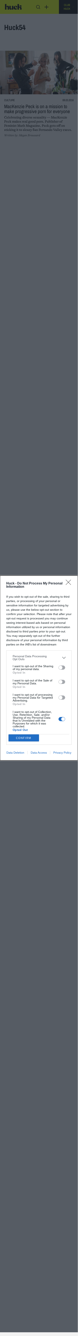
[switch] (61, 668)
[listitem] (39, 658)
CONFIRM (23, 738)
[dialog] (39, 668)
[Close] (70, 584)
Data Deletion (15, 752)
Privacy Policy (62, 752)
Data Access (39, 752)
